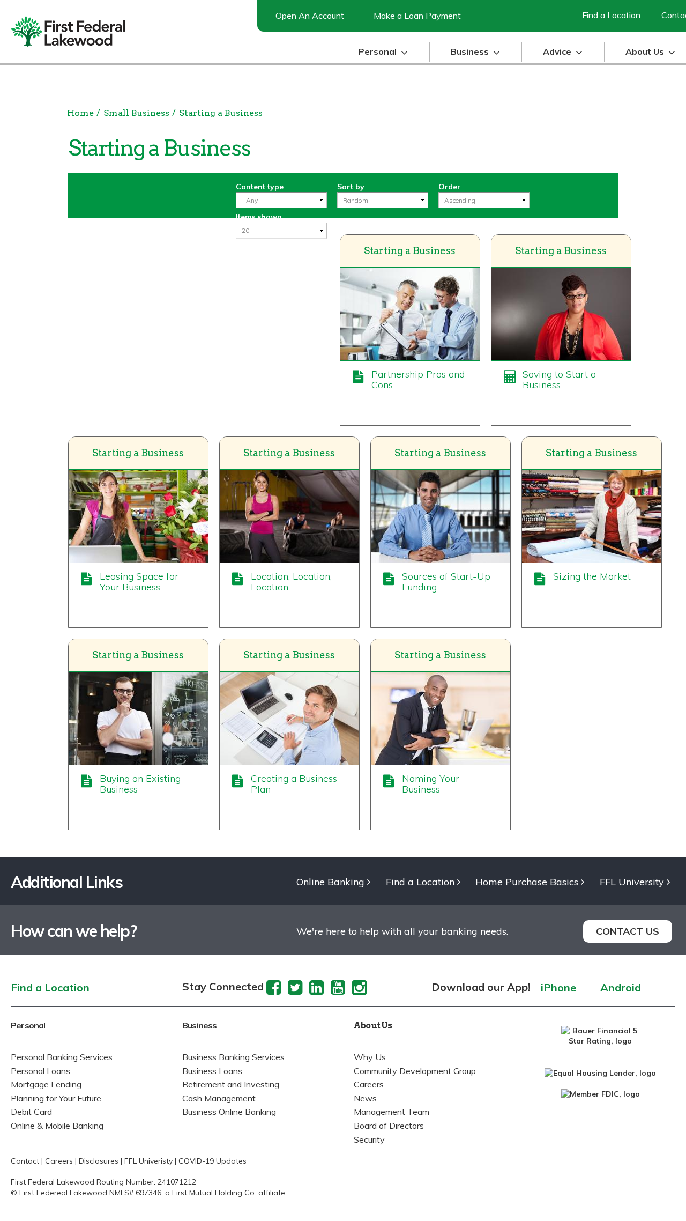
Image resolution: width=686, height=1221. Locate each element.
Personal (28, 1025)
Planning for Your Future (56, 1098)
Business (199, 1025)
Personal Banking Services (62, 1057)
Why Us (370, 1057)
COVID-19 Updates (212, 1161)
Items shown (259, 216)
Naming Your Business (430, 783)
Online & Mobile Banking (57, 1125)
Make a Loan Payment (417, 15)
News (365, 1098)
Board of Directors (389, 1125)
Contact (25, 1161)
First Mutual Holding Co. (214, 1192)
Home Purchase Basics (526, 882)
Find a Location (611, 15)
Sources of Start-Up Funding (446, 581)
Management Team (391, 1111)
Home (80, 113)
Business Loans (212, 1070)
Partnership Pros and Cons (418, 379)
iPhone (558, 988)
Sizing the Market (592, 576)
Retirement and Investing (230, 1084)
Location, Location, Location (291, 581)
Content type (260, 186)
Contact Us (627, 931)
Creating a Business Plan (294, 783)
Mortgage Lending (46, 1084)
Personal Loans (40, 1070)
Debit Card (31, 1111)
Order (449, 186)
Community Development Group (415, 1070)
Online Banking (330, 882)
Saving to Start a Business (559, 379)
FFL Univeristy (148, 1161)
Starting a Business (221, 113)
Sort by (350, 186)
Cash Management (219, 1098)
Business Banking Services (233, 1057)
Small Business (136, 113)
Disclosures (98, 1161)
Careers (369, 1084)
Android (620, 988)
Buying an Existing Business (140, 783)
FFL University (632, 882)
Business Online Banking (229, 1111)
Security (369, 1139)
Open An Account (309, 15)
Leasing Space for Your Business (139, 581)
